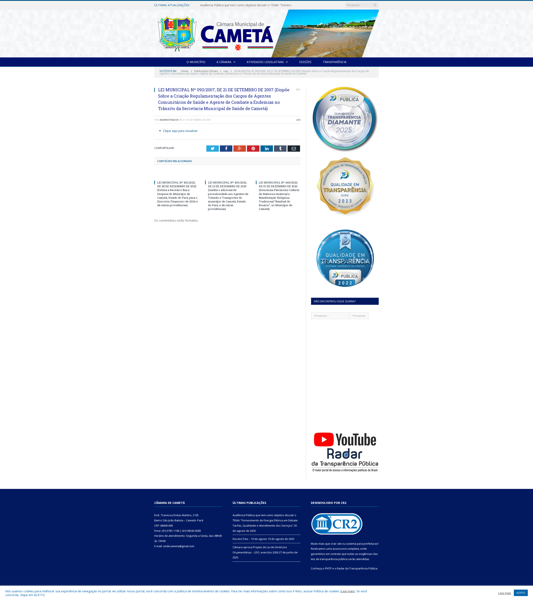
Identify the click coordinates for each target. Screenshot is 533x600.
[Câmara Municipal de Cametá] (266, 32)
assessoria (340, 548)
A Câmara (224, 62)
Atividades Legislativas (265, 62)
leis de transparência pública (329, 559)
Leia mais (347, 591)
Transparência (334, 62)
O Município (196, 62)
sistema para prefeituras (362, 543)
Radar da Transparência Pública (357, 568)
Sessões (305, 62)
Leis (298, 119)
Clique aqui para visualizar (180, 131)
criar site (336, 543)
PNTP (328, 568)
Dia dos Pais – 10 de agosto (219, 5)
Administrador (169, 119)
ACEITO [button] (520, 593)
